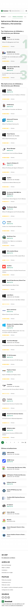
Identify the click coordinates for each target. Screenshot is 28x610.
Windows (3, 16)
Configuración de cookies (7, 590)
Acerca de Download (6, 565)
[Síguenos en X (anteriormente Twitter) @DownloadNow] (6, 597)
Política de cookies (6, 585)
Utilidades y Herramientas (17, 16)
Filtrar (2, 27)
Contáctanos (4, 570)
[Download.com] (4, 11)
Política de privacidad (6, 580)
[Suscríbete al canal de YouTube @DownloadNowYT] (8, 597)
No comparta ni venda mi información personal (12, 587)
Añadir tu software (6, 567)
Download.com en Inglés (7, 572)
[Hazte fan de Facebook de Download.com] (3, 597)
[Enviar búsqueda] (10, 11)
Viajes (25, 16)
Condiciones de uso (6, 582)
